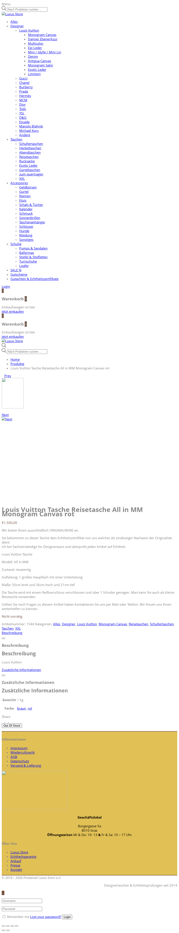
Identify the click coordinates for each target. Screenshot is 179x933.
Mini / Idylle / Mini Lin (44, 52)
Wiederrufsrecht (22, 752)
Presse (15, 865)
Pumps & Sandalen (33, 248)
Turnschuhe (28, 261)
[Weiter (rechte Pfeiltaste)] (8, 930)
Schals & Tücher (31, 204)
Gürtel (24, 191)
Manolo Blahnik (31, 126)
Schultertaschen (31, 143)
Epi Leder (35, 48)
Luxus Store (19, 852)
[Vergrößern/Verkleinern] (16, 926)
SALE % (15, 270)
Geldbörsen (28, 187)
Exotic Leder (37, 69)
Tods (22, 109)
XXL (22, 178)
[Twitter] (3, 721)
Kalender (26, 209)
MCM (23, 100)
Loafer (24, 265)
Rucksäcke (27, 161)
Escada (24, 122)
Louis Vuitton (29, 30)
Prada (23, 91)
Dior (22, 104)
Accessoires (19, 183)
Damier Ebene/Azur (42, 39)
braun (21, 708)
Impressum (19, 748)
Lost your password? (45, 916)
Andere (24, 135)
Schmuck (26, 213)
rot (30, 708)
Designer (17, 26)
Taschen (16, 139)
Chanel (24, 82)
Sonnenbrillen (29, 218)
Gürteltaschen (29, 170)
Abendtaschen (30, 152)
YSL (21, 113)
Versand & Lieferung (25, 765)
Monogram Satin (40, 65)
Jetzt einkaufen (13, 311)
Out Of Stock (11, 725)
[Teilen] (8, 926)
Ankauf (15, 861)
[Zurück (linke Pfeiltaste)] (3, 930)
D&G (22, 117)
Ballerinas (26, 252)
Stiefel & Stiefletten (33, 257)
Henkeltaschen (30, 148)
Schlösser (26, 226)
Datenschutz (19, 761)
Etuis (22, 200)
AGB (13, 757)
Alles (14, 21)
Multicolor (35, 43)
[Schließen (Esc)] (3, 926)
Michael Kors (29, 130)
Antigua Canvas (39, 61)
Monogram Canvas (42, 34)
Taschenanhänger (32, 222)
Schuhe (15, 244)
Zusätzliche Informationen (21, 670)
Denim (33, 56)
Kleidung (25, 235)
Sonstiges (26, 239)
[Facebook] (7, 721)
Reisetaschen (29, 157)
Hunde (24, 231)
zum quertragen (31, 174)
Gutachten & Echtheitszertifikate (34, 279)
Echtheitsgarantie (23, 856)
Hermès (25, 95)
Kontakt (16, 869)
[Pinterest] (10, 721)
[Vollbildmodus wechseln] (12, 926)
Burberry (26, 87)
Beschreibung (12, 632)
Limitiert (34, 74)
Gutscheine (18, 274)
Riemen (25, 196)
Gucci (23, 78)
